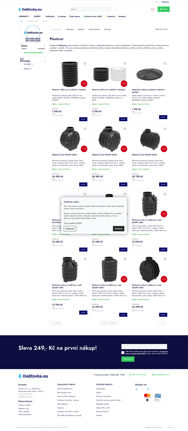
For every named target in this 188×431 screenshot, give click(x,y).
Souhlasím (119, 228)
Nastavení (70, 228)
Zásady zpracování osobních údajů (115, 238)
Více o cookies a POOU (73, 223)
